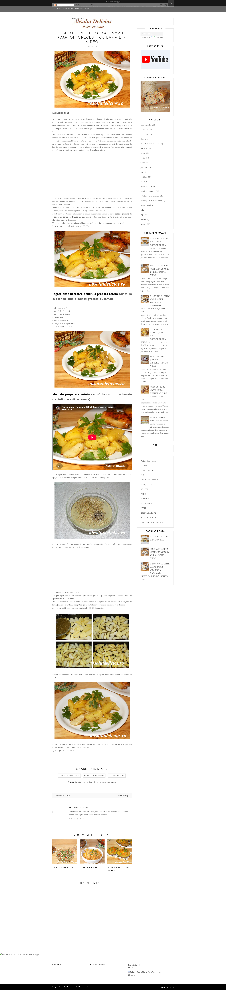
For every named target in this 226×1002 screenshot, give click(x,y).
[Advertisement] (92, 174)
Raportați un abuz (135, 965)
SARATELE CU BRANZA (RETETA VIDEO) (157, 332)
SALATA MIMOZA (157, 417)
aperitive (144, 129)
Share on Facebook (70, 775)
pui (142, 182)
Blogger (117, 1)
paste (143, 158)
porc (142, 172)
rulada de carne (61, 217)
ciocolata (144, 134)
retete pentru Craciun (150, 196)
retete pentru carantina (106, 782)
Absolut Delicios (78, 18)
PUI (142, 475)
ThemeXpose (71, 987)
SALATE (144, 465)
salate (143, 210)
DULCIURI (145, 499)
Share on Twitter (95, 775)
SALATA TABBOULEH (62, 867)
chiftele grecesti (122, 214)
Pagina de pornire (148, 461)
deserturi (144, 139)
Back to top (166, 987)
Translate (160, 37)
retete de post (89, 782)
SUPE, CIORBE (147, 484)
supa (142, 215)
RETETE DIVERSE (148, 513)
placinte (144, 167)
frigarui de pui (78, 217)
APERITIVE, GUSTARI (149, 480)
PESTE (143, 508)
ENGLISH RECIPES (60, 113)
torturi (143, 224)
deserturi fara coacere (150, 144)
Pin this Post (118, 775)
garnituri (78, 782)
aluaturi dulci (146, 125)
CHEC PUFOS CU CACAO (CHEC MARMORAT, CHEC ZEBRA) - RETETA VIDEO (154, 393)
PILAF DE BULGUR (88, 867)
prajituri (144, 177)
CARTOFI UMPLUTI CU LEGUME (118, 868)
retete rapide (146, 205)
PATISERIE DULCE (148, 518)
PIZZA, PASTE (146, 503)
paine (143, 153)
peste (143, 163)
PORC (143, 494)
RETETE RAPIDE (148, 470)
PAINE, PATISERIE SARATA (152, 522)
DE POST (144, 489)
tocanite (144, 219)
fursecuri (144, 148)
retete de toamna (148, 191)
